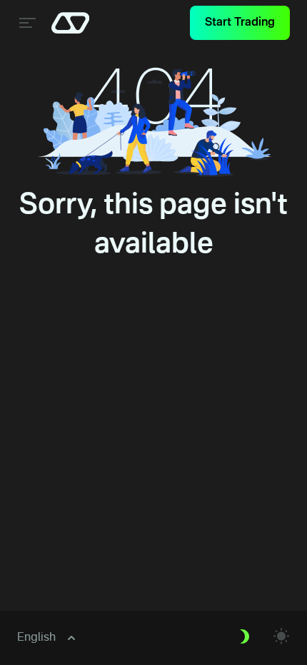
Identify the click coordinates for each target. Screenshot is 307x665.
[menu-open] (25, 22)
